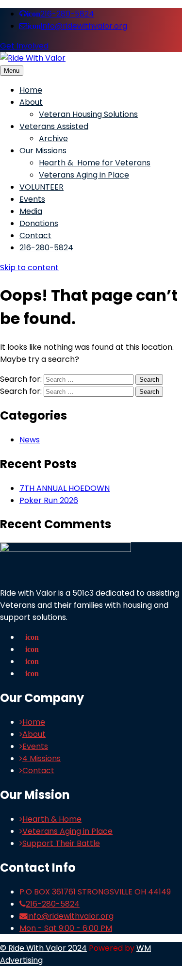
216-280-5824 (60, 13)
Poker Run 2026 (48, 500)
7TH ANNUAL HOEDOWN (64, 488)
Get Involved (24, 45)
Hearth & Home (52, 819)
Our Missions (42, 150)
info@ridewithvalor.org (77, 26)
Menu (11, 70)
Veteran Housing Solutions (88, 114)
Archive (53, 138)
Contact (35, 235)
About (31, 102)
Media (30, 211)
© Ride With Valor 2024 (43, 948)
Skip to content (29, 267)
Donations (38, 223)
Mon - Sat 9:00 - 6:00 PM (65, 928)
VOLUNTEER (41, 187)
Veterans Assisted (53, 126)
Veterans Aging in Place (84, 174)
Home (30, 90)
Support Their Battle (61, 843)
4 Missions (41, 758)
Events (32, 199)
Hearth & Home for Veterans (94, 162)
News (29, 439)
